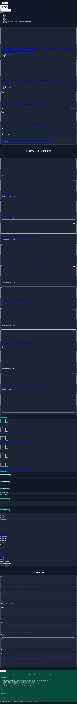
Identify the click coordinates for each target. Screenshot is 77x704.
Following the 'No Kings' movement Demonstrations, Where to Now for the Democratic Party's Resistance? (28, 2)
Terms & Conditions (33, 701)
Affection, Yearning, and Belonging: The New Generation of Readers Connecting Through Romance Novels (15, 442)
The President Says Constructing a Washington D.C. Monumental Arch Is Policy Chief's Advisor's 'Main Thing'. (23, 386)
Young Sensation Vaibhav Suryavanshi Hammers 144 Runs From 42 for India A (17, 171)
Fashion (4, 18)
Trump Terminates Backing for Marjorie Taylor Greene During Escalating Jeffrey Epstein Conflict (20, 257)
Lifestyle (15, 21)
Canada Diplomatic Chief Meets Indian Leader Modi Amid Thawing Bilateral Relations (18, 236)
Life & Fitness (11, 21)
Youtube (4, 699)
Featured (4, 19)
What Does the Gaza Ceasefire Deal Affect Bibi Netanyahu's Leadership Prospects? (16, 632)
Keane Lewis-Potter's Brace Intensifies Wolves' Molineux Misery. (14, 193)
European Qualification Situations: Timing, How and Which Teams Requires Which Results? (19, 681)
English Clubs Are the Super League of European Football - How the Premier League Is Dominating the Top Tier (15, 468)
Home (4, 14)
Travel (30, 21)
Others (20, 21)
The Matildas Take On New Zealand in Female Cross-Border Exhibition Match (20, 104)
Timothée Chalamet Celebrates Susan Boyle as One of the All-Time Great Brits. (17, 343)
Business (4, 16)
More (4, 20)
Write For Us (23, 701)
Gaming (4, 21)
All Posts (4, 15)
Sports (26, 21)
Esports (4, 17)
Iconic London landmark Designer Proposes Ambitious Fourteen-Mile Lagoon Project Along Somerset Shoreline (23, 364)
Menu (3, 12)
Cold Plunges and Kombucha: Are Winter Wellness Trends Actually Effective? (11, 433)
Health (7, 21)
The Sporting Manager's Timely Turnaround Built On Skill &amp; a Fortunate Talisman (18, 682)
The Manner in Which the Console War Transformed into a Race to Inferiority (16, 684)
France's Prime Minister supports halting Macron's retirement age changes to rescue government (13, 459)
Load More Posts (3, 471)
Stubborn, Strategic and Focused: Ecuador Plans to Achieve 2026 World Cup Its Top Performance (20, 685)
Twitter (4, 697)
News (18, 21)
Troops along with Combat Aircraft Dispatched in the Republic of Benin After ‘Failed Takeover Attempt (21, 683)
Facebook (4, 696)
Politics (23, 21)
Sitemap (27, 701)
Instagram (4, 698)
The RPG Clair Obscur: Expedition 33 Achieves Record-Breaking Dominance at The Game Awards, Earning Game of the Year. (25, 680)
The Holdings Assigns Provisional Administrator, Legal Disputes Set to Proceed (17, 300)
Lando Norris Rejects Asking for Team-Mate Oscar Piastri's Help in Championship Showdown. (20, 279)
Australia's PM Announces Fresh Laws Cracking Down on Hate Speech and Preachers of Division (25, 124)
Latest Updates (5, 2)
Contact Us (5, 22)
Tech (28, 21)
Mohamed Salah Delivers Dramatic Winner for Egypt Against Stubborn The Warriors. (18, 322)
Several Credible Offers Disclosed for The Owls (11, 214)
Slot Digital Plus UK (9, 701)
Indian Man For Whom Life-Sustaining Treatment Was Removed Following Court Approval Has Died (20, 586)
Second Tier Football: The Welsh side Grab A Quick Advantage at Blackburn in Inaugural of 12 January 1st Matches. (27, 140)
